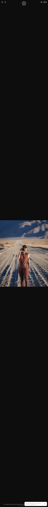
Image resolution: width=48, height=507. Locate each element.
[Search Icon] (5, 2)
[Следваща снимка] (36, 253)
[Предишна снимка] (12, 253)
